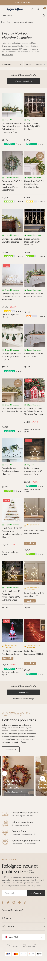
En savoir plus (7, 54)
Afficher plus (24, 692)
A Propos (6, 918)
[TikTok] (25, 902)
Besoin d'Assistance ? (12, 910)
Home (3, 22)
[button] (32, 9)
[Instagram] (13, 902)
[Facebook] (2, 902)
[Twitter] (8, 902)
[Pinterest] (19, 902)
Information (8, 926)
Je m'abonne (36, 893)
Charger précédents (23, 81)
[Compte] (38, 9)
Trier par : (29, 64)
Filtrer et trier (6, 64)
